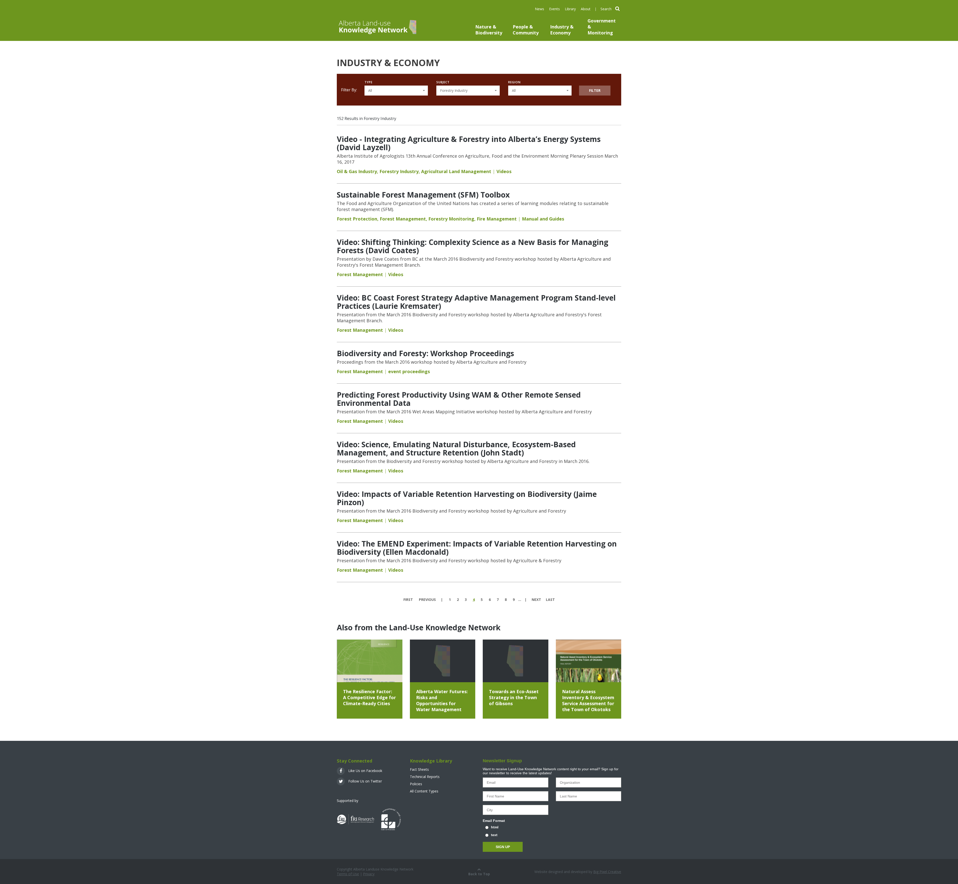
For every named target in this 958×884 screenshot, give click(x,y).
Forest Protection (357, 219)
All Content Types (424, 791)
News (539, 8)
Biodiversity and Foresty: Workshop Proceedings (425, 353)
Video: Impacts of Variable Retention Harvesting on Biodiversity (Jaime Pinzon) (467, 498)
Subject (443, 82)
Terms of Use (348, 874)
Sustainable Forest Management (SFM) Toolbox (423, 195)
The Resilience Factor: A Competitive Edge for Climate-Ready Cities (369, 697)
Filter (594, 90)
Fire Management (497, 219)
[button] (396, 91)
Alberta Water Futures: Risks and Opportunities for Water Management (442, 700)
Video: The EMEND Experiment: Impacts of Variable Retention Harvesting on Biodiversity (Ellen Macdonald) (477, 548)
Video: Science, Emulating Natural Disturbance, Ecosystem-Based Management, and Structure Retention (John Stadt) (456, 448)
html (494, 827)
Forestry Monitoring (451, 219)
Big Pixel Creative (607, 871)
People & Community (526, 30)
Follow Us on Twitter (364, 781)
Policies (416, 783)
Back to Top (479, 874)
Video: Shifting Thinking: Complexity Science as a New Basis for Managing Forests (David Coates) (472, 246)
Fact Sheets (419, 769)
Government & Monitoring (602, 27)
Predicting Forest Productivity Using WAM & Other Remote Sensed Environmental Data (459, 399)
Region (514, 82)
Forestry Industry (399, 171)
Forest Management (403, 219)
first (408, 599)
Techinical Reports (425, 776)
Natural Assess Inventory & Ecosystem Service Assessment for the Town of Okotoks (588, 700)
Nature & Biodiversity (488, 30)
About (586, 8)
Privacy (368, 874)
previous (427, 599)
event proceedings (409, 371)
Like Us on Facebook (364, 770)
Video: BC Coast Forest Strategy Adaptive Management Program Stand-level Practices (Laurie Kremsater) (476, 302)
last (550, 599)
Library (570, 8)
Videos (503, 171)
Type (368, 82)
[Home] (377, 26)
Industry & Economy (562, 30)
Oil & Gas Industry (357, 171)
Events (554, 8)
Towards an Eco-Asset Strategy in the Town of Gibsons (514, 697)
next (536, 599)
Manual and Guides (543, 219)
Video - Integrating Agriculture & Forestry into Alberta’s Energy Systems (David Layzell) (469, 143)
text (494, 835)
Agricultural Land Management (456, 171)
